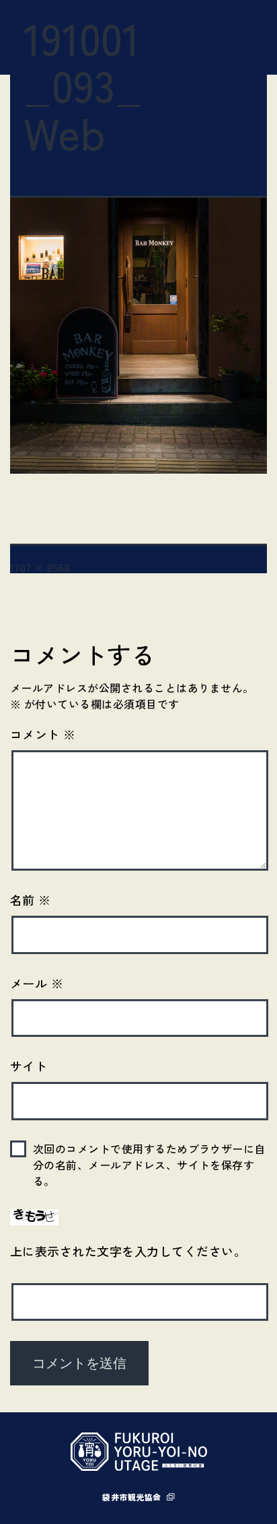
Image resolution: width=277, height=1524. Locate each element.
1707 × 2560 (40, 567)
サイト (28, 1066)
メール (36, 983)
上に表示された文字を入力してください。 (128, 1251)
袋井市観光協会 (131, 1496)
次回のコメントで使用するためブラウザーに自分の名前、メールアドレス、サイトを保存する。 (149, 1164)
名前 (30, 899)
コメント (43, 734)
